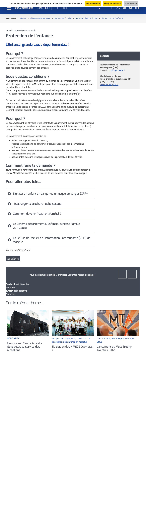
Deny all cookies (112, 3)
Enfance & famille (63, 18)
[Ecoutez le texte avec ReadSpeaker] (145, 18)
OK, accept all (93, 3)
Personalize (131, 3)
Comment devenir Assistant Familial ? (37, 214)
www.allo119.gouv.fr (109, 84)
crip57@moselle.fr (117, 70)
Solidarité (13, 259)
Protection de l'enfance (112, 18)
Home (23, 18)
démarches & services (40, 18)
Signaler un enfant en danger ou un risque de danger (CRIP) (50, 194)
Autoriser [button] (11, 287)
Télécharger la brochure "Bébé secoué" (37, 204)
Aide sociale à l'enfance (86, 18)
